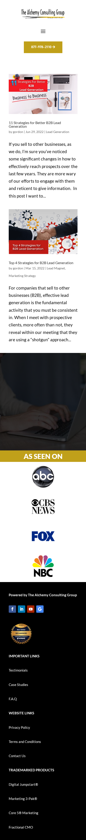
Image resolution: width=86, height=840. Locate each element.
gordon (18, 132)
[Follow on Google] (40, 609)
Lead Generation (57, 132)
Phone (27, 428)
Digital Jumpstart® (23, 784)
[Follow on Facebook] (12, 609)
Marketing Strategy (22, 276)
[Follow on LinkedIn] (21, 609)
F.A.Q (13, 699)
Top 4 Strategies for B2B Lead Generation (41, 262)
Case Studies (18, 685)
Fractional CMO (21, 827)
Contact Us (17, 756)
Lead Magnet (56, 268)
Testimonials (18, 670)
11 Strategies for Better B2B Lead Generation (35, 124)
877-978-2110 (41, 47)
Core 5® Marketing (23, 813)
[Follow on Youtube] (30, 609)
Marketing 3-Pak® (23, 799)
